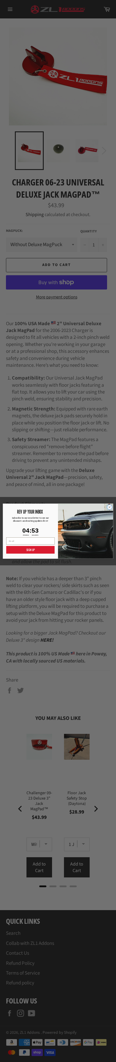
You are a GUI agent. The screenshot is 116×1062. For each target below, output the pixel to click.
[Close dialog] (109, 507)
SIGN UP (30, 549)
